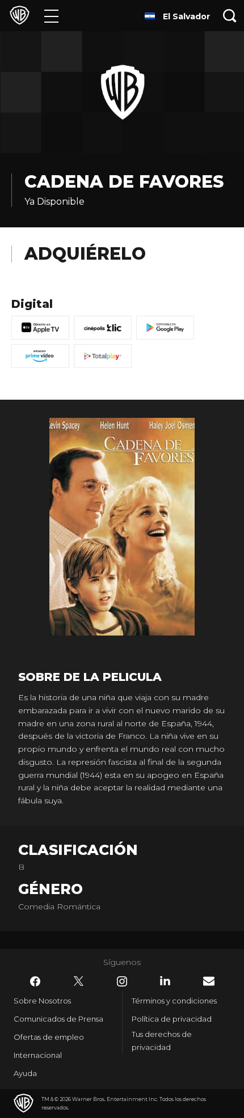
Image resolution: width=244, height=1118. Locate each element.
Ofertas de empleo (49, 1036)
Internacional (38, 1055)
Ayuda (25, 1073)
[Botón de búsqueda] (230, 15)
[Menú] (51, 15)
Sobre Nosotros (42, 1000)
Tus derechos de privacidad (162, 1041)
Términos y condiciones (174, 1000)
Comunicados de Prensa (58, 1018)
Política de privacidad (172, 1018)
